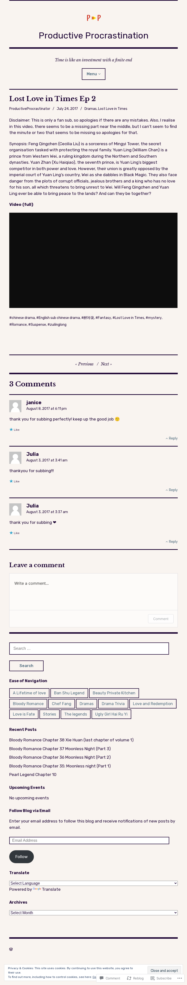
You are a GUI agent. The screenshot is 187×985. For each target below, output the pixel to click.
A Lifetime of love (29, 693)
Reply (173, 438)
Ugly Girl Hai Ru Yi (111, 714)
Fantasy (104, 318)
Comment (160, 619)
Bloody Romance (28, 703)
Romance (19, 325)
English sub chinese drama (59, 318)
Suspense (38, 325)
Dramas (90, 109)
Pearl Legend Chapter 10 (32, 774)
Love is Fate (24, 714)
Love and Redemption (153, 703)
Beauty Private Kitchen (114, 693)
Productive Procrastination (94, 35)
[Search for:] (89, 648)
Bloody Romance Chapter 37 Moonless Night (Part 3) (60, 748)
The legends (75, 714)
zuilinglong (58, 325)
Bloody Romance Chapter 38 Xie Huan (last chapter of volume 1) (71, 739)
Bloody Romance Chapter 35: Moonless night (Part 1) (60, 766)
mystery (155, 318)
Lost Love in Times (112, 109)
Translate (51, 889)
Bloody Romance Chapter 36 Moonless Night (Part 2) (60, 757)
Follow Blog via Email (29, 810)
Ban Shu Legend (69, 693)
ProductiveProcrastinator (29, 109)
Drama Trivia (113, 703)
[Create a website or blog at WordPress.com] (11, 949)
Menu (92, 74)
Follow (21, 856)
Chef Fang (61, 703)
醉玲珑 (89, 318)
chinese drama (23, 318)
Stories (49, 714)
